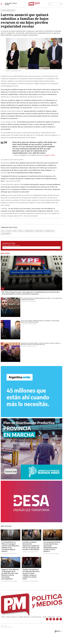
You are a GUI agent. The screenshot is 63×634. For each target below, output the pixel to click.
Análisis (45, 617)
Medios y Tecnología (11, 617)
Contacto (58, 617)
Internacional (51, 617)
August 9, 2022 (49, 155)
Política (3, 617)
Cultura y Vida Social (36, 617)
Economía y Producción (24, 617)
